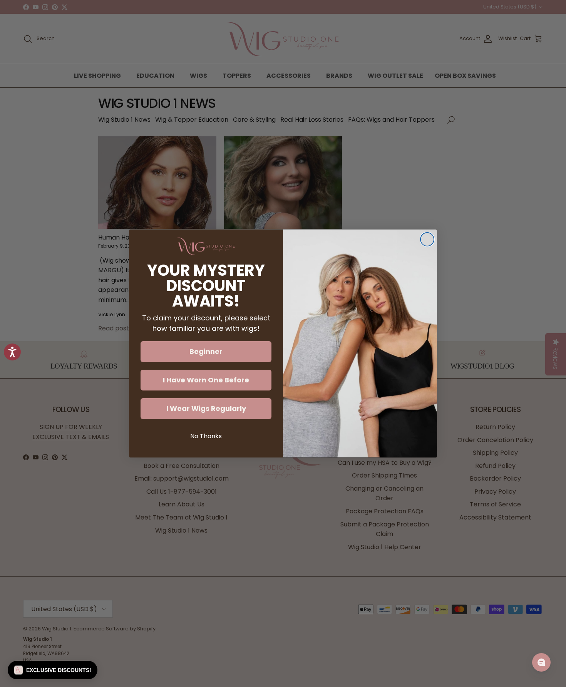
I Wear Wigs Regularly (206, 408)
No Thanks (206, 436)
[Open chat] (541, 662)
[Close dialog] (427, 239)
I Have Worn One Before (206, 380)
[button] (52, 670)
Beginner (206, 351)
